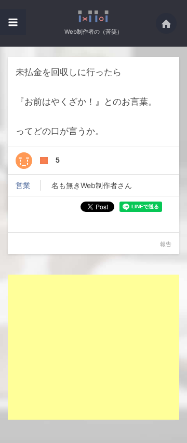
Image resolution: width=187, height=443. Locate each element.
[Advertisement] (95, 347)
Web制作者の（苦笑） (93, 31)
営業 (23, 185)
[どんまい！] (24, 160)
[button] (13, 22)
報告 (165, 244)
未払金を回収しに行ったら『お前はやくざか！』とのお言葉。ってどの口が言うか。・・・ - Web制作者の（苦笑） (94, 16)
